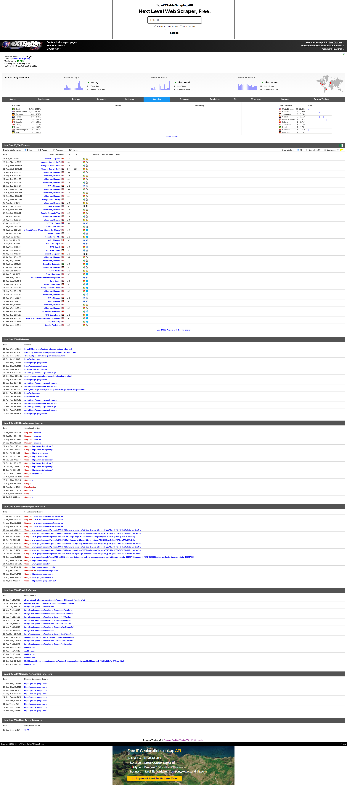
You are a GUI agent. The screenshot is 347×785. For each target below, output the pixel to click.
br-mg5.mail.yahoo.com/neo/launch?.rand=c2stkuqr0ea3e (48, 614)
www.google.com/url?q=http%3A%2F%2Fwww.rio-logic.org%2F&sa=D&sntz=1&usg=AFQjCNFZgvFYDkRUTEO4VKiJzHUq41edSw (86, 530)
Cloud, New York (53, 227)
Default (30, 150)
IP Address (58, 150)
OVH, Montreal (54, 186)
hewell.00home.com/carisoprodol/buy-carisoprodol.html (48, 349)
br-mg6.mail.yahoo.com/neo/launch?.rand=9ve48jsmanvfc (48, 620)
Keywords (101, 99)
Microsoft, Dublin (53, 250)
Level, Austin (54, 271)
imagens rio (37, 473)
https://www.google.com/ (42, 574)
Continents (129, 99)
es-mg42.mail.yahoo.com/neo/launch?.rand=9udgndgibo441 (49, 603)
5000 (16, 339)
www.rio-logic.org (21, 59)
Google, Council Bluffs (50, 162)
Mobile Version (197, 740)
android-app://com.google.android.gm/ (40, 373)
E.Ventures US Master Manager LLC (45, 278)
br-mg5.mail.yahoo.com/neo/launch (39, 631)
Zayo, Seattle (55, 281)
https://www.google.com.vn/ (44, 560)
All (301, 150)
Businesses (332, 150)
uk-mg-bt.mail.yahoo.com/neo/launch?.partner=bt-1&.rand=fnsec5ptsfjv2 (54, 600)
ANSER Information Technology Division (43, 318)
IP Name (43, 150)
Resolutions (215, 99)
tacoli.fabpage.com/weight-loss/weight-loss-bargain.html (48, 376)
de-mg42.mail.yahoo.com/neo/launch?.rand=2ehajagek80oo (49, 637)
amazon (37, 433)
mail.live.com (30, 647)
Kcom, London (54, 233)
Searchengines (44, 99)
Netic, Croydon (54, 206)
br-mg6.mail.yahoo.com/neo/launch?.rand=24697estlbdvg (48, 610)
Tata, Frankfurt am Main (50, 312)
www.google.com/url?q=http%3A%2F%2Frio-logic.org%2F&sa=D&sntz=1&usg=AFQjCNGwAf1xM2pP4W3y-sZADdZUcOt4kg (83, 537)
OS (235, 99)
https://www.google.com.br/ (43, 567)
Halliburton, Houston (51, 172)
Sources (12, 99)
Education (314, 150)
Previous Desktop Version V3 (176, 740)
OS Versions (256, 99)
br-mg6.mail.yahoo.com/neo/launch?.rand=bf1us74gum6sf (48, 627)
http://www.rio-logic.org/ (42, 446)
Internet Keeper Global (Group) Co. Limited (42, 230)
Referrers (76, 99)
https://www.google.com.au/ (44, 581)
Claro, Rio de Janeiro (51, 264)
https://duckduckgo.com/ (47, 571)
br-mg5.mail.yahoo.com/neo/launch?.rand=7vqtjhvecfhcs (48, 644)
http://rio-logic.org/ (40, 453)
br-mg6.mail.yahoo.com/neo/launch (39, 607)
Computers (184, 99)
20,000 (17, 145)
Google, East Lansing (51, 200)
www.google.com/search (42, 577)
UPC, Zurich (55, 247)
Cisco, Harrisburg (53, 274)
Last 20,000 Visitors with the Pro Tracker (173, 330)
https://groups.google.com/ (35, 363)
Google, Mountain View (50, 213)
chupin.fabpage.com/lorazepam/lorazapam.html (44, 356)
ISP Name (73, 150)
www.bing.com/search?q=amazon (48, 516)
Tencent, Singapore (52, 159)
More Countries (172, 136)
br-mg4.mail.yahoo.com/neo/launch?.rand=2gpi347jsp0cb (48, 634)
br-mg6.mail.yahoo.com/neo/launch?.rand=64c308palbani (48, 617)
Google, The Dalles (52, 325)
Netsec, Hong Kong (52, 284)
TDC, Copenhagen (52, 315)
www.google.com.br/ (41, 564)
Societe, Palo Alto (52, 237)
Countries (156, 99)
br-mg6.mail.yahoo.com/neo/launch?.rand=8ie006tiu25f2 (47, 624)
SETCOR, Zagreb (53, 223)
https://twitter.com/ (32, 359)
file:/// (26, 730)
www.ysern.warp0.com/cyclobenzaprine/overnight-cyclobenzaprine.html (54, 390)
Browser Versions (321, 99)
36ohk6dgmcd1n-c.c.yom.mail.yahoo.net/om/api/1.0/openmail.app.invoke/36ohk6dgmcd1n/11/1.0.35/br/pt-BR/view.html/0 (74, 661)
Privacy (343, 744)
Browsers (285, 99)
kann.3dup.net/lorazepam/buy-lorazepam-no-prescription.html (50, 352)
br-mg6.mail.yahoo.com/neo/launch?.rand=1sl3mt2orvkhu (48, 641)
